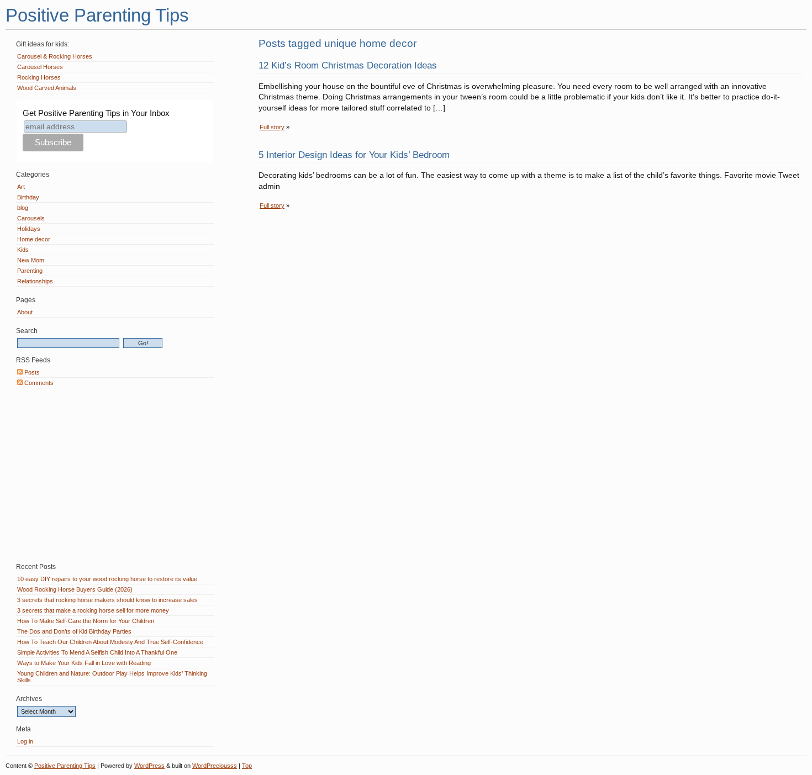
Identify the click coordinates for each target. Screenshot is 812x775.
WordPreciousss (214, 765)
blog (22, 207)
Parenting (30, 270)
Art (21, 186)
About (25, 312)
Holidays (28, 228)
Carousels (31, 218)
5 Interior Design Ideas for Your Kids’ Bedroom (354, 154)
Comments (38, 382)
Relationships (35, 281)
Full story (272, 127)
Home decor (33, 239)
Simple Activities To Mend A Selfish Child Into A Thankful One (97, 652)
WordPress (149, 765)
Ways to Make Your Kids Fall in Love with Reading (84, 663)
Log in (25, 741)
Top (247, 765)
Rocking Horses (39, 77)
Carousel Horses (40, 67)
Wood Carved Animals (46, 88)
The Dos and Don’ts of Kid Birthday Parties (74, 631)
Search (27, 331)
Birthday (28, 197)
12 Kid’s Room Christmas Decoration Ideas (348, 65)
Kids (23, 249)
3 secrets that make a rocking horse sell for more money (93, 610)
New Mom (30, 260)
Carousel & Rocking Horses (54, 56)
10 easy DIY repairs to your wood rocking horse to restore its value (107, 579)
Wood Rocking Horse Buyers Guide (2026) (75, 589)
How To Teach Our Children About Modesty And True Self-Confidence (110, 642)
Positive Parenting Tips (97, 15)
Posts (31, 372)
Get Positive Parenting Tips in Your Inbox (96, 113)
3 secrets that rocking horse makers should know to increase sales (107, 600)
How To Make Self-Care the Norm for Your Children (85, 621)
